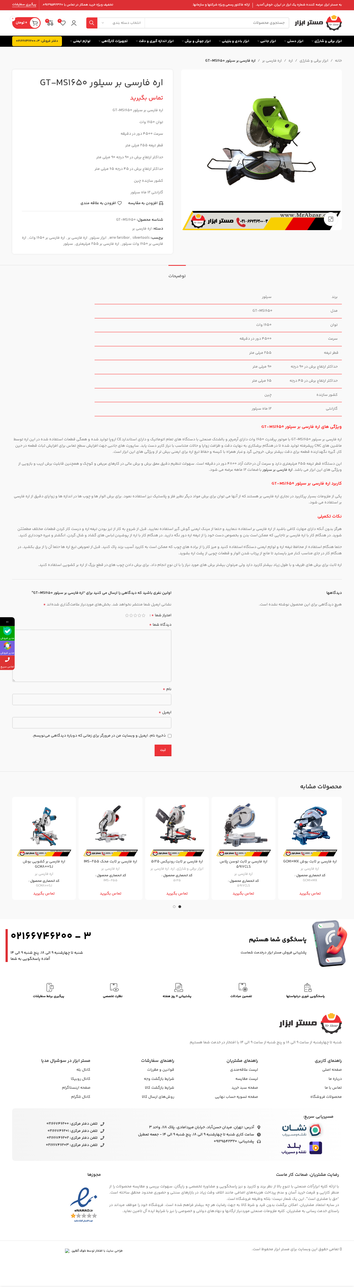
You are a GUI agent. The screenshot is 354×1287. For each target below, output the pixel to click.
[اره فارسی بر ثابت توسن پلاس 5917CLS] (243, 828)
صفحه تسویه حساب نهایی (236, 1097)
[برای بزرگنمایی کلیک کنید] (331, 219)
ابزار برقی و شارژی (314, 61)
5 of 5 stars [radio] (127, 615)
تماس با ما (333, 1088)
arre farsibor (119, 238)
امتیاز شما (161, 615)
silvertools (141, 238)
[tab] (177, 273)
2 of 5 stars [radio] (139, 615)
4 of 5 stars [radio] (131, 615)
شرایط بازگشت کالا (159, 1088)
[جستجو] (91, 22)
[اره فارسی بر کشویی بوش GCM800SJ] (44, 828)
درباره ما (335, 1079)
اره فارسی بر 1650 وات (47, 238)
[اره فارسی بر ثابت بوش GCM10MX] (310, 828)
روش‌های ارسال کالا (158, 1097)
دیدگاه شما (160, 625)
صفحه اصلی (332, 1070)
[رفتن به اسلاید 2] (174, 906)
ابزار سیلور (98, 238)
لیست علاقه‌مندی (244, 1070)
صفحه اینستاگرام (76, 1088)
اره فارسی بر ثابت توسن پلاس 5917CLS (243, 864)
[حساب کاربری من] (73, 22)
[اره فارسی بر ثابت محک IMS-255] (110, 828)
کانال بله (83, 1070)
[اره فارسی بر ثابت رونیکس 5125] (177, 828)
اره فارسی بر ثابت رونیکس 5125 (177, 862)
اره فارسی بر (272, 61)
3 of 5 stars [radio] (135, 615)
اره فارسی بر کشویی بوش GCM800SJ (44, 864)
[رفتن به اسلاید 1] (179, 906)
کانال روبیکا (80, 1079)
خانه (338, 61)
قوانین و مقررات (160, 1070)
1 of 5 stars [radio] (143, 615)
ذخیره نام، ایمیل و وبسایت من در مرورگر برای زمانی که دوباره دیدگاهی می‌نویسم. (99, 736)
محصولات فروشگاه (326, 1097)
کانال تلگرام (80, 1097)
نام (167, 689)
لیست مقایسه (246, 1079)
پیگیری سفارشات (24, 5)
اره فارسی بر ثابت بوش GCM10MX (310, 862)
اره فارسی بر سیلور (277, 470)
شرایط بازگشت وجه (159, 1079)
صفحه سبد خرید (244, 1088)
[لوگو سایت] (318, 23)
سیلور (68, 244)
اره (290, 61)
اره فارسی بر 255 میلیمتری (97, 244)
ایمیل (164, 712)
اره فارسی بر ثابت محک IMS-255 (110, 862)
